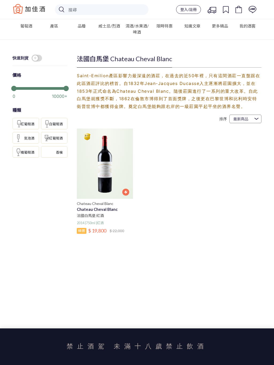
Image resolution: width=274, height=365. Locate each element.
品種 (82, 26)
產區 (54, 26)
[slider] (40, 88)
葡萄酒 (26, 26)
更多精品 (220, 26)
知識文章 (192, 26)
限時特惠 (165, 26)
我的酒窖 (247, 26)
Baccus (29, 8)
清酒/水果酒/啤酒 (137, 29)
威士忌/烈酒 (109, 26)
